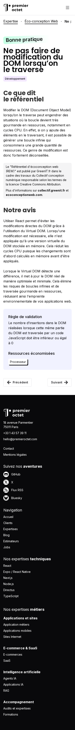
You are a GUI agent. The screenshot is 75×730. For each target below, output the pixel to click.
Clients (7, 523)
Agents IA (9, 678)
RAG (6, 690)
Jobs (6, 547)
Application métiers (16, 624)
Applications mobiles (17, 630)
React (7, 565)
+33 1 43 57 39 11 (14, 433)
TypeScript (11, 596)
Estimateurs (11, 541)
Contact (8, 448)
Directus (9, 590)
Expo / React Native (17, 571)
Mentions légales (15, 454)
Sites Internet (12, 636)
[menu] (67, 7)
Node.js (8, 584)
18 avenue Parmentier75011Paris (18, 425)
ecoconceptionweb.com (24, 195)
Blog (6, 535)
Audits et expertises (17, 708)
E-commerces (12, 654)
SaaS (6, 660)
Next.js (7, 578)
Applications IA (13, 684)
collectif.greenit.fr (51, 190)
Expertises (10, 529)
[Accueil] (15, 8)
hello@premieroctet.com (20, 439)
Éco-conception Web (41, 21)
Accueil (8, 517)
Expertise (10, 21)
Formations (10, 714)
